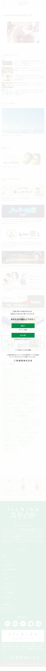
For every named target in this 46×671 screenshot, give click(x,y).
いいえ (23, 335)
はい (23, 325)
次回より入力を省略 (24, 350)
